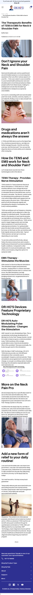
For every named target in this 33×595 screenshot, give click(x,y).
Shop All (16, 3)
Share (16, 542)
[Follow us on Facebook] (14, 585)
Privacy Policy (15, 588)
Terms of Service (25, 588)
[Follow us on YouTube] (22, 585)
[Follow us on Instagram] (10, 585)
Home (2, 14)
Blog (7, 14)
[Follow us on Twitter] (18, 585)
